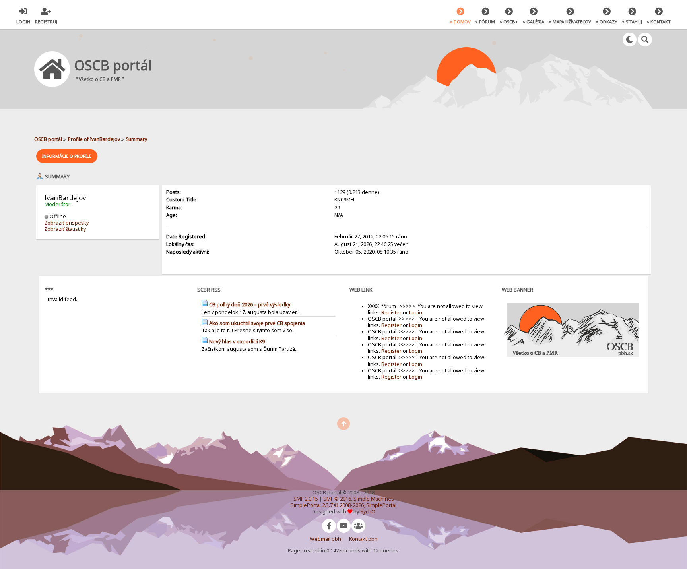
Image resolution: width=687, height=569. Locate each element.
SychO (367, 511)
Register (391, 312)
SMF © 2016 (337, 498)
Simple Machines (373, 498)
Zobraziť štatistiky (65, 229)
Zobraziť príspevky (66, 222)
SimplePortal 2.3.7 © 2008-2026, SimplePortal (343, 505)
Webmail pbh (325, 539)
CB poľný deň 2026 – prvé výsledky (249, 304)
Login (415, 312)
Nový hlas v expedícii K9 (237, 341)
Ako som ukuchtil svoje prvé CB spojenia (257, 323)
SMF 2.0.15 (305, 498)
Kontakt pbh (363, 539)
